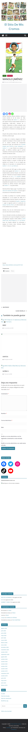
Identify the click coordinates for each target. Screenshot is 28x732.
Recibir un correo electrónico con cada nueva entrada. (13, 444)
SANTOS (5, 357)
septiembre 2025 (5, 654)
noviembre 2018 (5, 673)
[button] (24, 230)
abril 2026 (3, 638)
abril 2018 (3, 683)
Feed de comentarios (6, 698)
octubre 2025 (4, 652)
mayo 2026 (3, 635)
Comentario (5, 394)
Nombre (4, 413)
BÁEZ (4, 325)
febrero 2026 (4, 642)
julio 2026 (3, 630)
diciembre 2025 (5, 647)
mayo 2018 (3, 680)
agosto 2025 (4, 656)
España (17, 201)
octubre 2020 (4, 668)
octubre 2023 (4, 661)
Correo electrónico (6, 420)
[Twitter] (7, 114)
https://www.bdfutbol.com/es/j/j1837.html (13, 265)
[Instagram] (9, 114)
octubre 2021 (4, 666)
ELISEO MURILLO (20, 311)
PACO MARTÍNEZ (16, 620)
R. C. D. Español (16, 176)
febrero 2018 (4, 685)
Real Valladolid (19, 146)
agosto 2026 (4, 628)
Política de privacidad (6, 711)
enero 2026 (4, 645)
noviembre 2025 (5, 649)
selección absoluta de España (10, 190)
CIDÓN (9, 610)
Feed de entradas (5, 696)
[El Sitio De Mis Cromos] (3, 35)
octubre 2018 (4, 675)
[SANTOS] (14, 334)
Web (2, 427)
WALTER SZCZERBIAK (6, 597)
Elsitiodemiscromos (18, 82)
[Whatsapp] (12, 114)
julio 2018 (3, 678)
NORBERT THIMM (5, 602)
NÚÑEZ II (6, 371)
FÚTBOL (4, 75)
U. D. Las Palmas (13, 166)
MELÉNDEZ (6, 307)
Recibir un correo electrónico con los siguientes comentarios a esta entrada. (11, 437)
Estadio (23, 144)
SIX (2, 599)
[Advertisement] (14, 98)
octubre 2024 (4, 659)
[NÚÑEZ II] (14, 366)
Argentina (23, 201)
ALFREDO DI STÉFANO (11, 617)
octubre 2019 (4, 671)
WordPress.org (4, 700)
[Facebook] (4, 114)
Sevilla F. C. (16, 119)
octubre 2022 (4, 664)
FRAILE (13, 613)
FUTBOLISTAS (10, 75)
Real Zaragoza (12, 220)
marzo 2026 (4, 640)
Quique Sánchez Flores (8, 204)
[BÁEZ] (14, 320)
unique (3, 617)
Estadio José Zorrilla (8, 146)
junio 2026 (3, 633)
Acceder (3, 693)
